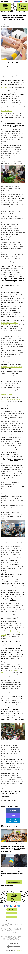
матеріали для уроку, (19, 843)
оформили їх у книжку (16, 631)
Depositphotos (17, 798)
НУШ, (11, 844)
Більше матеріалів (14, 882)
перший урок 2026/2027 (19, 844)
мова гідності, (5, 844)
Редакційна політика (11, 916)
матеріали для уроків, (15, 870)
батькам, (4, 843)
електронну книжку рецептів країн (11, 366)
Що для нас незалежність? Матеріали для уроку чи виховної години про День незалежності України (13, 873)
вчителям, (10, 23)
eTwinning (4, 87)
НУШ (23, 870)
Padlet (10, 668)
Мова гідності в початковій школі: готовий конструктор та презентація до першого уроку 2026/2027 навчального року (13, 849)
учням (12, 24)
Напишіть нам (26, 1)
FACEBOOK (13, 810)
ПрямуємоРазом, (6, 24)
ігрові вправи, (5, 870)
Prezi (11, 670)
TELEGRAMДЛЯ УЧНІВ (13, 820)
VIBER (13, 815)
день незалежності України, (15, 868)
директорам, (16, 23)
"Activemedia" (19, 950)
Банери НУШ (10, 913)
